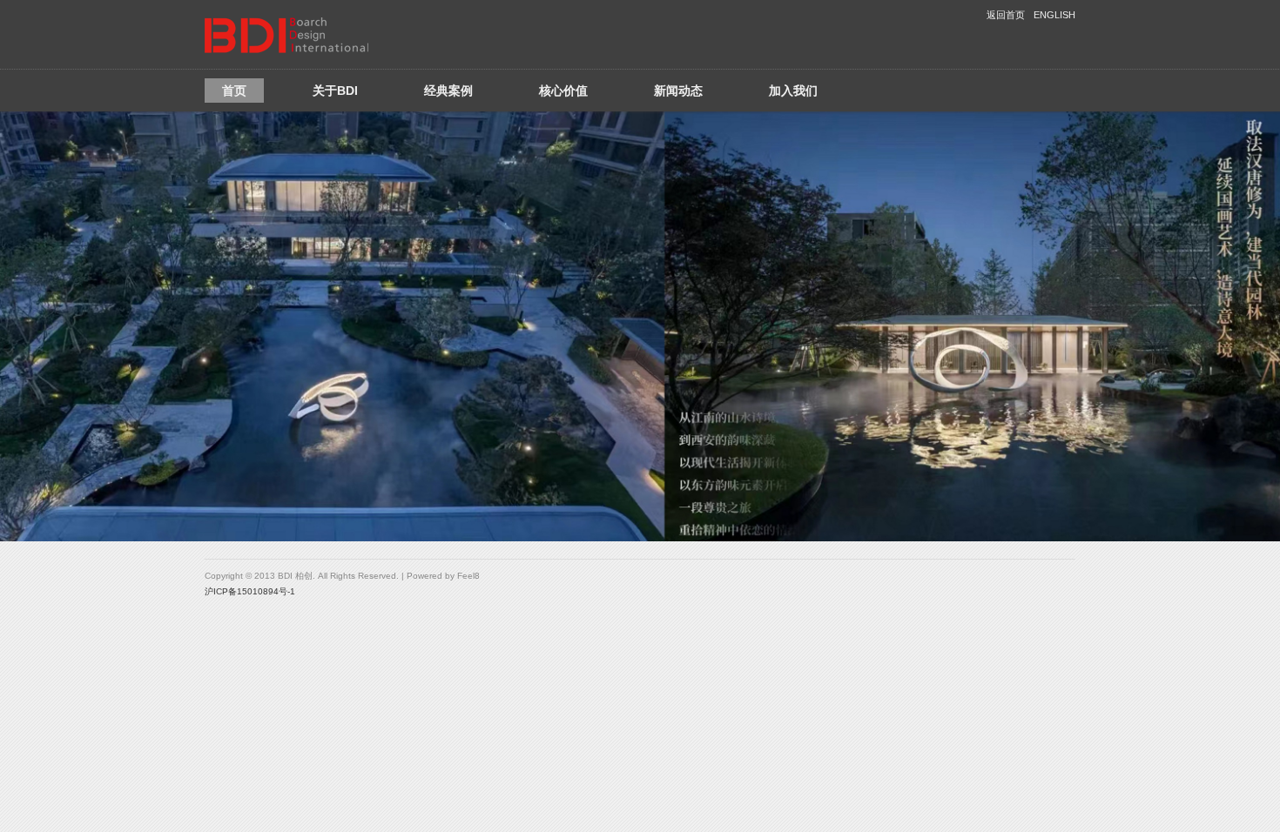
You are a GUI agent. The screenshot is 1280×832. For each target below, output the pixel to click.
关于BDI (335, 90)
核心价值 (563, 90)
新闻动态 (678, 90)
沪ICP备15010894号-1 (250, 591)
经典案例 (448, 90)
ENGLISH (1054, 15)
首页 (234, 90)
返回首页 (1006, 15)
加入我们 (793, 90)
